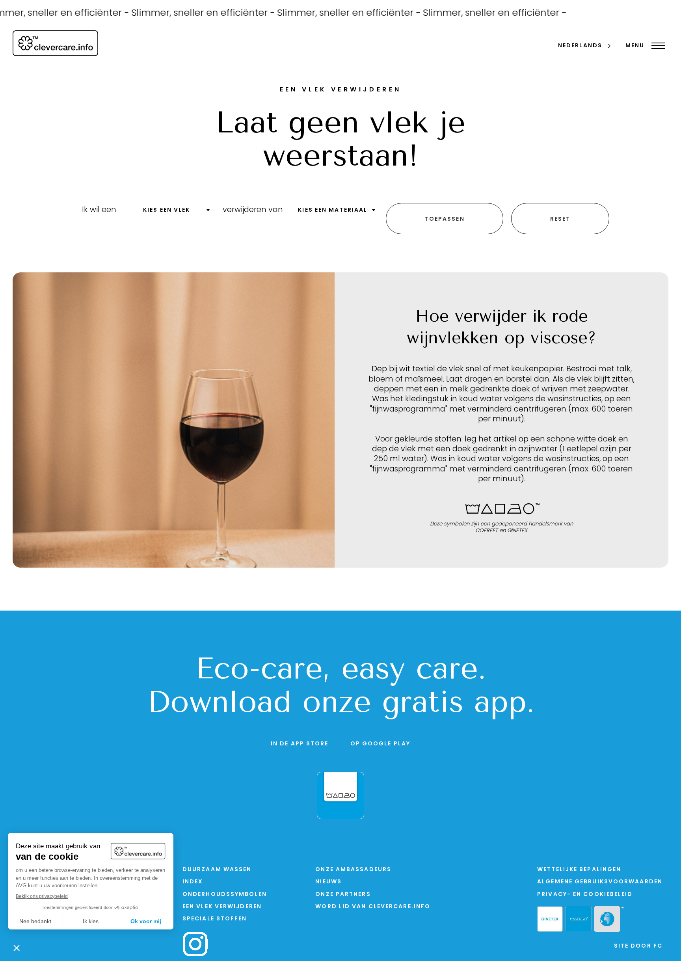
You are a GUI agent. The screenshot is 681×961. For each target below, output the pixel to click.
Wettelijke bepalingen (579, 870)
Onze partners (342, 895)
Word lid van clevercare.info (372, 907)
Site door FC (638, 946)
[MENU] (656, 46)
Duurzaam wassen (217, 870)
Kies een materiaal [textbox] (332, 210)
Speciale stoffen (214, 919)
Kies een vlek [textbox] (166, 210)
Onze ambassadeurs (353, 870)
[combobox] (166, 213)
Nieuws (328, 882)
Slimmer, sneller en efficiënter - (188, 13)
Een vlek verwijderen (222, 907)
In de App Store (300, 744)
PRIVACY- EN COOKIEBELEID (585, 895)
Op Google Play (380, 744)
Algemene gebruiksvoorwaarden (599, 882)
